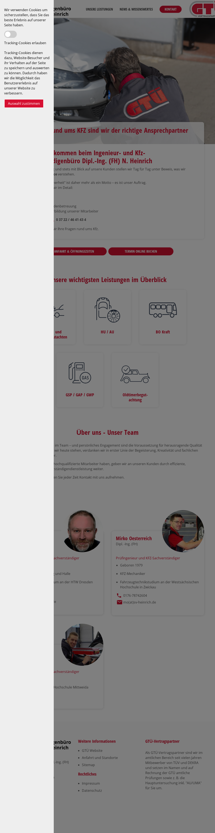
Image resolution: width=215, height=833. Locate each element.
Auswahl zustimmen (24, 103)
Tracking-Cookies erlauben (25, 43)
